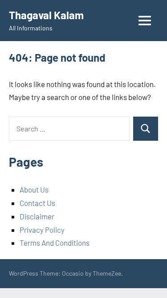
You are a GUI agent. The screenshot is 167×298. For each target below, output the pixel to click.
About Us (34, 189)
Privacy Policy (42, 229)
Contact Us (37, 202)
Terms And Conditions (55, 242)
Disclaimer (37, 216)
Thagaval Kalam (46, 14)
